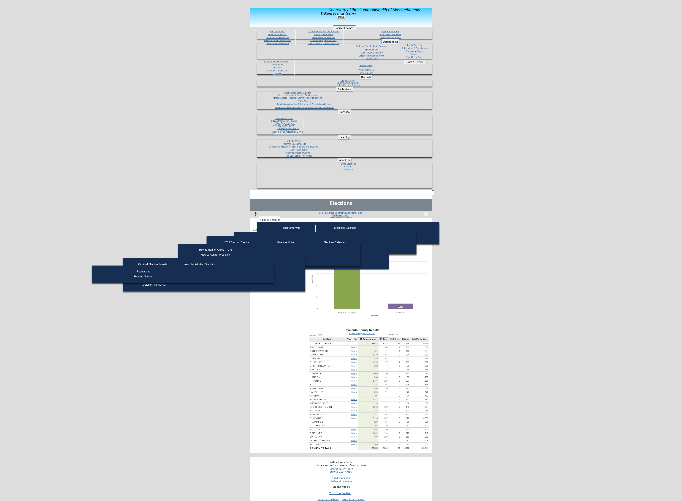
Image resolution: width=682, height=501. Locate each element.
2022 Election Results (237, 242)
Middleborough (321, 407)
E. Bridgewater (320, 366)
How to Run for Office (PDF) (215, 249)
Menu (341, 16)
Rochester (317, 426)
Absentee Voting (285, 242)
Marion (315, 396)
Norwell (316, 411)
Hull (313, 385)
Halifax (315, 370)
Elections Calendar (345, 227)
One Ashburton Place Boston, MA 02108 (341, 470)
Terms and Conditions (328, 499)
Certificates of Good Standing (288, 133)
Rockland (317, 429)
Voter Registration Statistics (200, 264)
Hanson (315, 377)
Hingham (316, 381)
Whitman (316, 444)
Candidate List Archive (153, 284)
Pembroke (317, 414)
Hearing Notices (143, 276)
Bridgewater (319, 351)
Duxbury (316, 362)
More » (354, 347)
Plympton (316, 422)
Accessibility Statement (353, 499)
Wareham (316, 437)
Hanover (316, 373)
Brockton (317, 355)
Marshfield (318, 399)
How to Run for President (215, 254)
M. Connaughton (368, 339)
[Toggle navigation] (426, 214)
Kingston (316, 388)
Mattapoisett (319, 403)
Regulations (143, 271)
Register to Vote (291, 227)
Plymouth (316, 418)
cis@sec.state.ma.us (341, 481)
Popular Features (270, 219)
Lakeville (316, 392)
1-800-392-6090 (341, 477)
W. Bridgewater (321, 441)
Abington (316, 347)
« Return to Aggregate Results (362, 334)
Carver (315, 358)
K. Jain (383, 339)
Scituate (316, 433)
